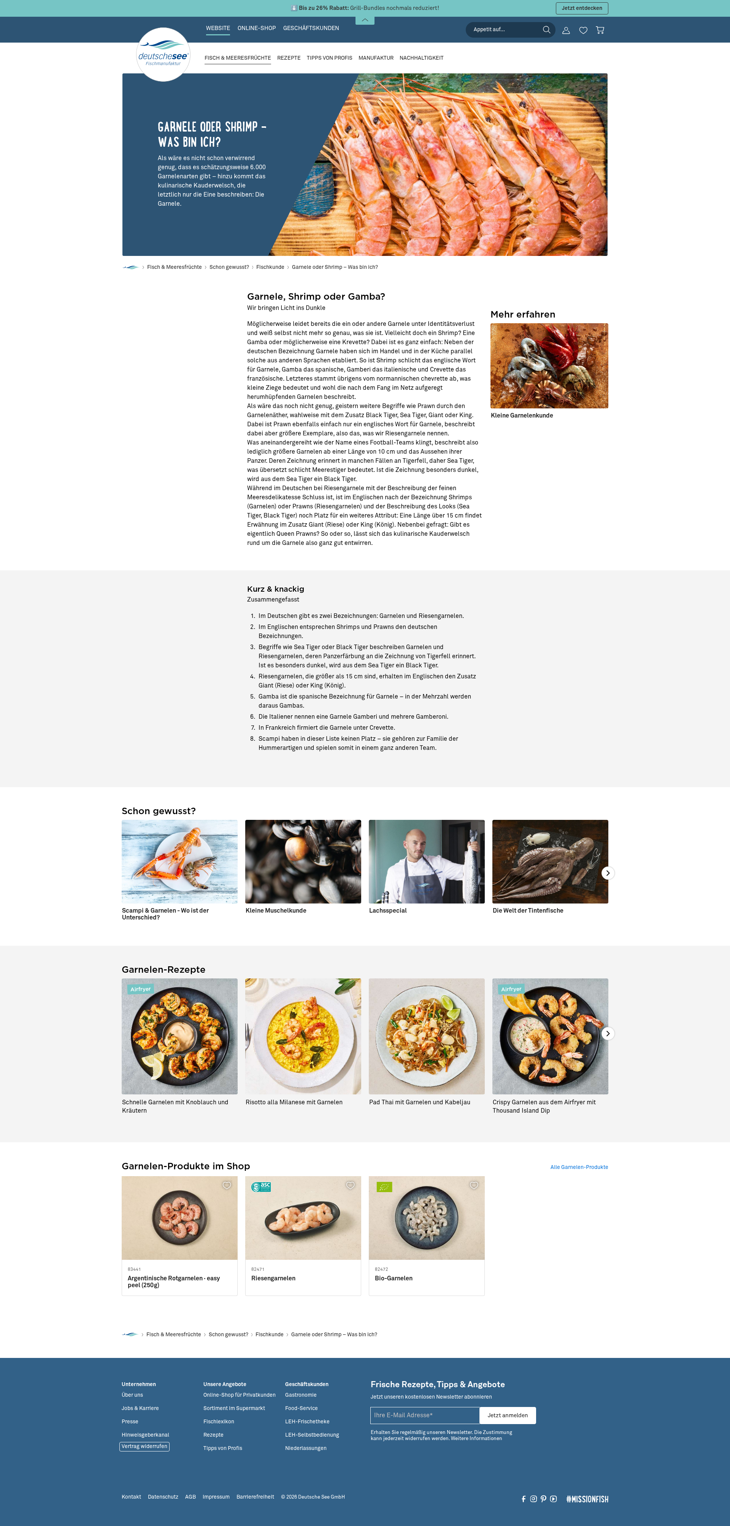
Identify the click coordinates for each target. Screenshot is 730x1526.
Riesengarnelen (273, 1278)
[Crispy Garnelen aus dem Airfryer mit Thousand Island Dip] (550, 1036)
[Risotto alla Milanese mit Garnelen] (303, 1036)
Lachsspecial (388, 911)
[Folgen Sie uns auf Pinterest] (543, 1498)
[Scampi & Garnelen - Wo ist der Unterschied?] (180, 873)
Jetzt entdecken (582, 8)
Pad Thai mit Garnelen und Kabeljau (419, 1102)
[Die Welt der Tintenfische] (550, 870)
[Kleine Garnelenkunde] (549, 374)
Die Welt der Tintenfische (528, 911)
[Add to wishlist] (227, 1186)
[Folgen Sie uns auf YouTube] (553, 1498)
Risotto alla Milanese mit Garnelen (294, 1102)
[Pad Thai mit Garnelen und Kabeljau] (427, 1036)
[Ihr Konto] (566, 30)
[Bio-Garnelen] (427, 1218)
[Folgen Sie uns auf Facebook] (523, 1498)
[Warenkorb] (600, 30)
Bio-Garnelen (394, 1278)
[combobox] (510, 30)
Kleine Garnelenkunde (522, 416)
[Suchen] (546, 29)
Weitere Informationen (476, 1438)
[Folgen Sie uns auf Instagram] (533, 1498)
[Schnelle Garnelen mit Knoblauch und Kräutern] (180, 1036)
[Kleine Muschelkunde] (303, 870)
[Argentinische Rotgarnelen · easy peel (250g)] (180, 1218)
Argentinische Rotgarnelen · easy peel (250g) (174, 1281)
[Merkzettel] (583, 30)
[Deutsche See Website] (131, 268)
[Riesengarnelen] (303, 1218)
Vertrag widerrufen (144, 1446)
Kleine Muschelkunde (276, 911)
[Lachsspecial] (427, 870)
